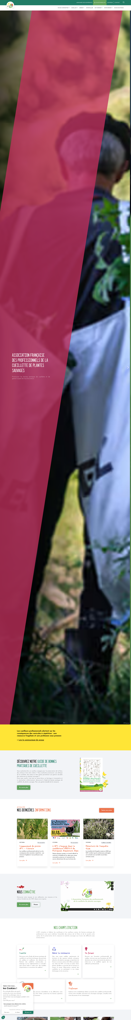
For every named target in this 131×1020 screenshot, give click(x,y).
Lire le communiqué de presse (31, 740)
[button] (63, 7)
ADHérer (110, 2)
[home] (10, 5)
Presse (36, 904)
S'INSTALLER (89, 7)
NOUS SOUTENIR (119, 7)
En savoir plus (23, 787)
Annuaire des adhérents (84, 2)
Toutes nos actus (106, 810)
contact (117, 2)
